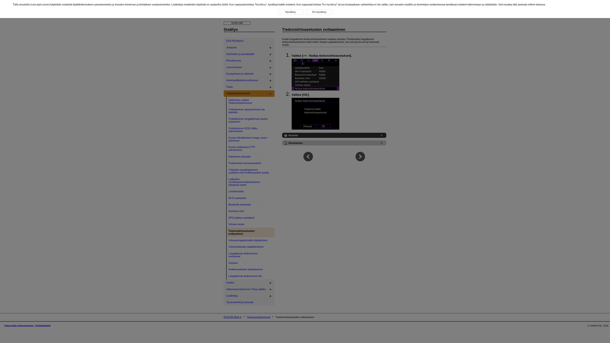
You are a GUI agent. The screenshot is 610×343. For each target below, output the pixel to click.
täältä (225, 4)
